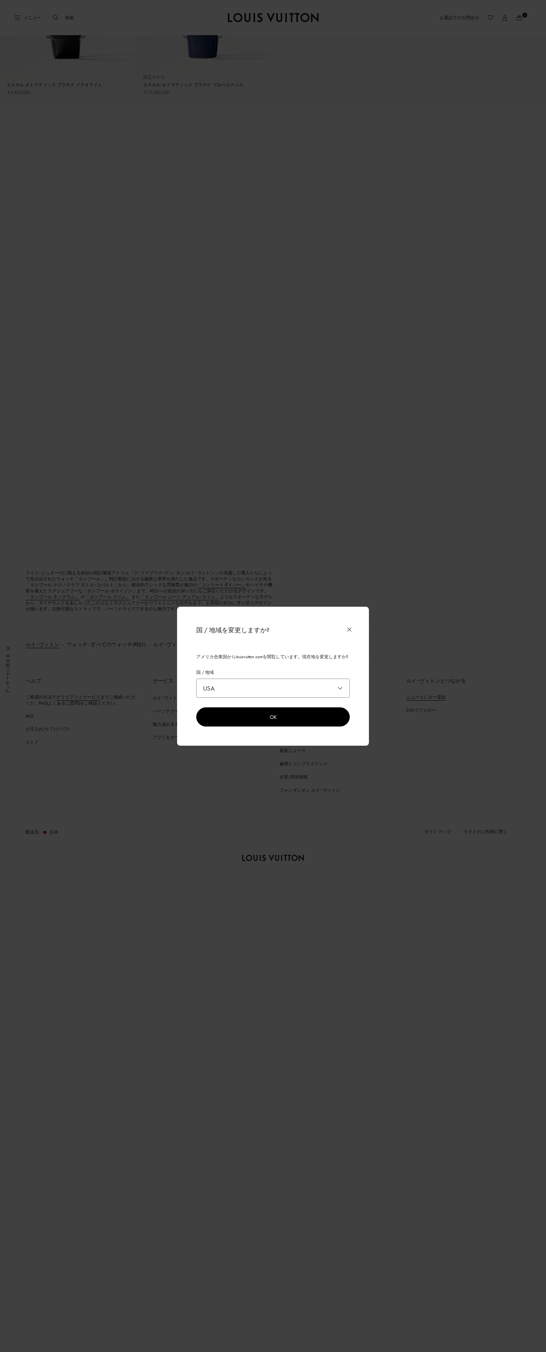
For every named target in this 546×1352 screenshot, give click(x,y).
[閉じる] (349, 629)
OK (273, 717)
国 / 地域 (205, 672)
